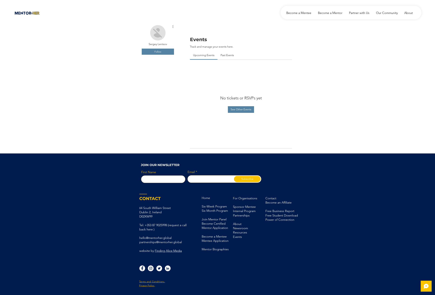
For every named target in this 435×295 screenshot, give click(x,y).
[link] (203, 55)
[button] (241, 215)
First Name (148, 172)
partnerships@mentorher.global (160, 242)
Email (191, 171)
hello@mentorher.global (155, 238)
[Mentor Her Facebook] (142, 268)
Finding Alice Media (168, 251)
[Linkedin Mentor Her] (168, 268)
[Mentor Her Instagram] (151, 268)
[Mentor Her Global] (159, 268)
